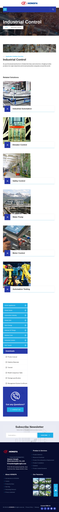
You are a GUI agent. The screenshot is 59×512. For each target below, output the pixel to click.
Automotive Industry (11, 315)
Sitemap (37, 507)
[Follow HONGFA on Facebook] (45, 508)
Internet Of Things (10, 330)
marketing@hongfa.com (17, 463)
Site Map (7, 486)
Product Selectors (37, 454)
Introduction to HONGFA (12, 478)
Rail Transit (8, 345)
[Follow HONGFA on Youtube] (54, 508)
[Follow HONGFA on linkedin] (42, 508)
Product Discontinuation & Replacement (43, 460)
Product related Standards (40, 468)
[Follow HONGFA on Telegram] (51, 508)
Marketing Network (10, 489)
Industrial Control (10, 340)
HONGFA (11, 507)
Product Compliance (38, 463)
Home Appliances (10, 305)
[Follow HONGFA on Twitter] (48, 508)
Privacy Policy (29, 507)
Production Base (9, 484)
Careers (7, 481)
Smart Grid (8, 320)
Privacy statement (10, 492)
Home (6, 27)
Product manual (12, 357)
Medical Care (9, 335)
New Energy (8, 325)
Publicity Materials (13, 362)
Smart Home (8, 310)
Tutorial (10, 367)
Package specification (14, 378)
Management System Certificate (17, 383)
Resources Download (38, 457)
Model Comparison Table (15, 373)
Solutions (35, 465)
